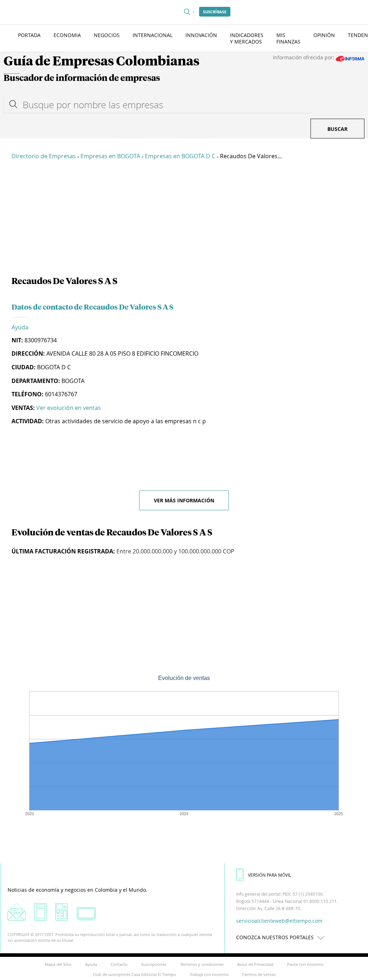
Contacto (119, 964)
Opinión (324, 35)
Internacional (152, 35)
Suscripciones (153, 964)
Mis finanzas (288, 38)
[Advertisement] (184, 219)
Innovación (201, 35)
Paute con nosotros (305, 964)
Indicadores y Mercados (246, 38)
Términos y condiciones (202, 964)
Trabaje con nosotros (209, 974)
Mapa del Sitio (58, 964)
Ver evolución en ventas (68, 408)
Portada (29, 35)
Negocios (107, 35)
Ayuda (20, 327)
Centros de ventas (259, 974)
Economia (67, 35)
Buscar (337, 128)
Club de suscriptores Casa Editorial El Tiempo (134, 974)
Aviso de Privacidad (255, 964)
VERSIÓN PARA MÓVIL (269, 875)
